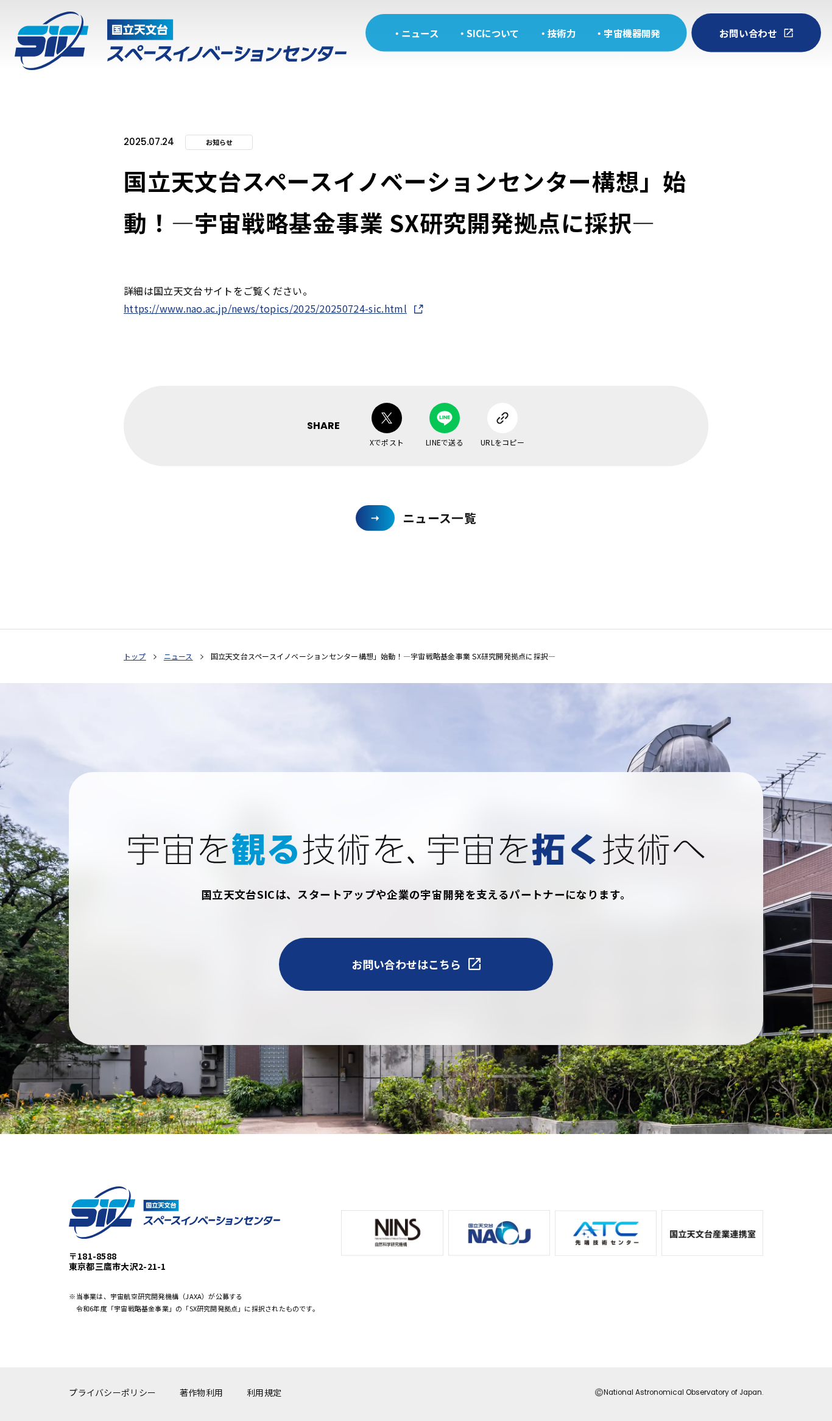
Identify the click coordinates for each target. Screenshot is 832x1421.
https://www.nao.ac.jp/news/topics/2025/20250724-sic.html (265, 308)
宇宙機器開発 (632, 33)
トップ (135, 656)
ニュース (178, 656)
